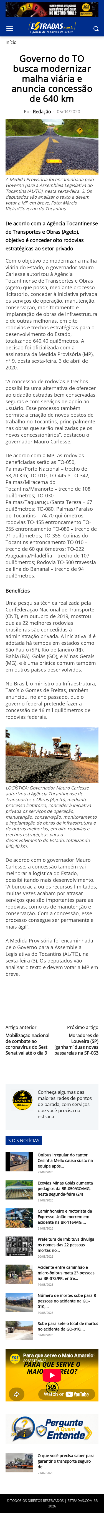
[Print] (62, 1000)
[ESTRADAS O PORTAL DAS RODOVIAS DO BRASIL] (52, 27)
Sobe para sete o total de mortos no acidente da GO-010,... (68, 1326)
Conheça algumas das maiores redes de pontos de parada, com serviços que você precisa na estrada (65, 1104)
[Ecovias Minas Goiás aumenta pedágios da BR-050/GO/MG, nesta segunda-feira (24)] (19, 1189)
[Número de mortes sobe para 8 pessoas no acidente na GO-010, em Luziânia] (19, 1302)
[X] (23, 1000)
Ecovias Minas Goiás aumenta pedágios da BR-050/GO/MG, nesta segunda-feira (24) (65, 1188)
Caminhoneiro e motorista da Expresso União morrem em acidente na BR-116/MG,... (65, 1216)
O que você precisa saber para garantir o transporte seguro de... (66, 1461)
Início (11, 42)
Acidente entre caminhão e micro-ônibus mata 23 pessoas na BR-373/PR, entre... (66, 1273)
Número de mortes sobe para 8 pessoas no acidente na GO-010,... (67, 1301)
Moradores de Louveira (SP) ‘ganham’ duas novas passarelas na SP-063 (76, 1044)
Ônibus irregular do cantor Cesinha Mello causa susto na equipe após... (65, 1160)
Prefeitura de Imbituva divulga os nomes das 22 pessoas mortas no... (66, 1244)
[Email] (49, 1000)
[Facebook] (11, 1000)
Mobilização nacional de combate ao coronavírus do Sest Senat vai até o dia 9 (27, 1044)
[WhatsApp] (36, 1000)
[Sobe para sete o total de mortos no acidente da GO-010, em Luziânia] (19, 1330)
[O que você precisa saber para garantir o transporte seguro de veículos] (19, 1462)
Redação (42, 111)
